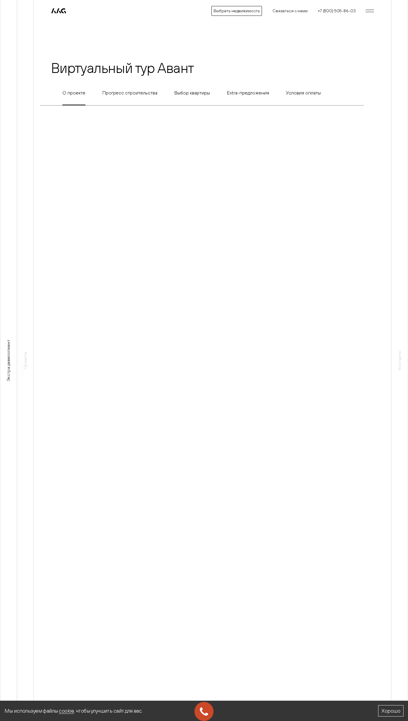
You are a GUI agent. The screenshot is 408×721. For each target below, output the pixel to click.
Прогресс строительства (129, 92)
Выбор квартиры (192, 92)
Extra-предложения (248, 92)
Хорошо (390, 711)
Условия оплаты (303, 92)
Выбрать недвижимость (237, 10)
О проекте (73, 92)
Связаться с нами (290, 10)
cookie (66, 711)
